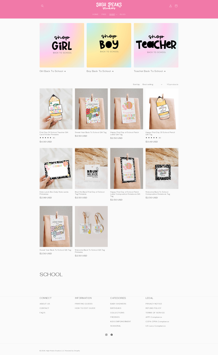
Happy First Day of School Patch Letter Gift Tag (124, 133)
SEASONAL (115, 326)
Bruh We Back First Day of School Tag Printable (89, 193)
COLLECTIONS (117, 313)
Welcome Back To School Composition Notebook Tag (158, 193)
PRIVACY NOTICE (154, 304)
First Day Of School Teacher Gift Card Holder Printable (54, 133)
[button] (42, 6)
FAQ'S (42, 313)
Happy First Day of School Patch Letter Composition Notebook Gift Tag (125, 194)
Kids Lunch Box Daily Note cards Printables (54, 193)
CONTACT (44, 308)
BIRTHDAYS (115, 308)
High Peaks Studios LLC (55, 351)
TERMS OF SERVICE (155, 313)
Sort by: (136, 84)
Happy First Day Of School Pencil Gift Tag (160, 133)
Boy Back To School (99, 71)
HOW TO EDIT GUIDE (85, 308)
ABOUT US (45, 304)
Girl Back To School (51, 71)
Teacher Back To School (148, 71)
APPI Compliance (154, 317)
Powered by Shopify (72, 351)
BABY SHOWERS (118, 304)
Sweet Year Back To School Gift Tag (90, 132)
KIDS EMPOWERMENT (120, 321)
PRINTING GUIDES (84, 304)
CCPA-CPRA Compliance (157, 321)
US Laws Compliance (156, 326)
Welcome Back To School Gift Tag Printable (90, 251)
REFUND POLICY (153, 308)
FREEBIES (115, 317)
